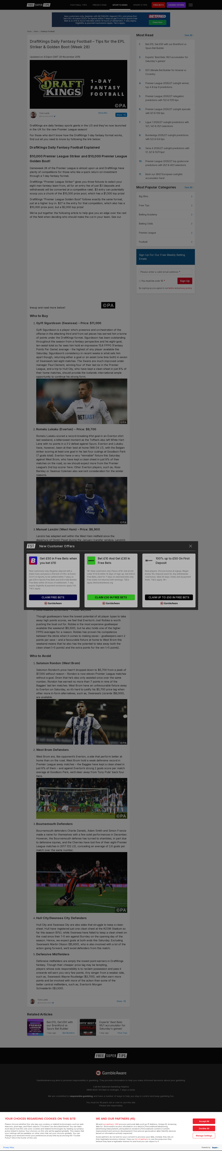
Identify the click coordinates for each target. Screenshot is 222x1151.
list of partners (141, 1139)
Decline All (204, 1128)
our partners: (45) (111, 1124)
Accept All (204, 1121)
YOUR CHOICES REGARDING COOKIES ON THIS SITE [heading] (40, 1118)
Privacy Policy (8, 1147)
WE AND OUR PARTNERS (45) (115, 1118)
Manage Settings (204, 1135)
